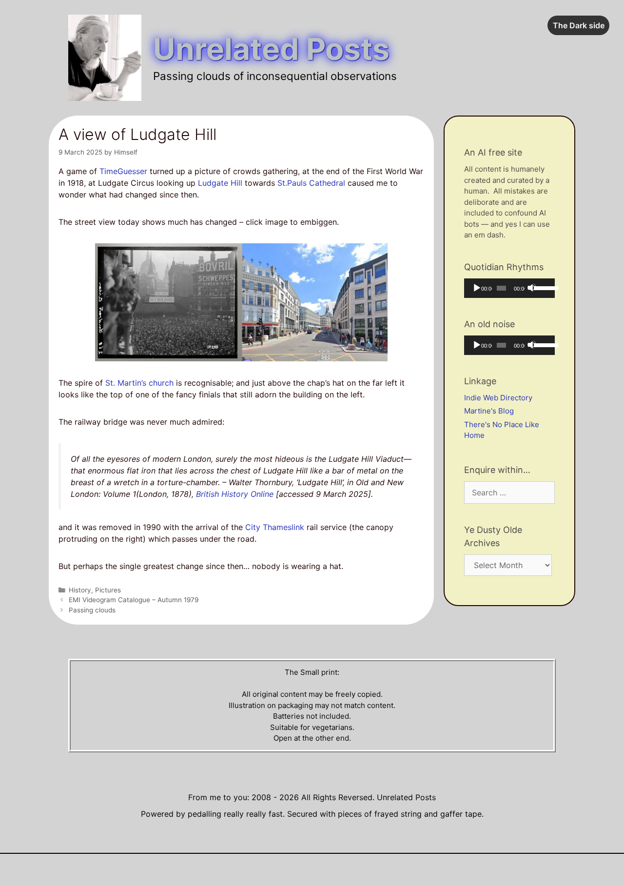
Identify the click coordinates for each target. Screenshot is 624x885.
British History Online (234, 494)
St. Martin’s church (139, 383)
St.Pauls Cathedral (311, 183)
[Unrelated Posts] (104, 57)
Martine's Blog (489, 410)
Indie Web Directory (498, 397)
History (80, 590)
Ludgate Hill (220, 183)
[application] (509, 288)
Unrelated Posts (271, 49)
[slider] (542, 287)
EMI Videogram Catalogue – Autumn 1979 (133, 600)
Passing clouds (92, 610)
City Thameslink (274, 527)
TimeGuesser (123, 171)
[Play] (476, 287)
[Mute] (531, 287)
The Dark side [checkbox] (578, 25)
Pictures (108, 590)
